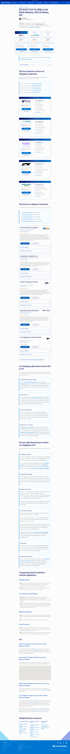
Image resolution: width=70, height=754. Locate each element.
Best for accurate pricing (35, 32)
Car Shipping (39, 2)
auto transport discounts (33, 710)
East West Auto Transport (27, 219)
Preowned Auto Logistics (27, 212)
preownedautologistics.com (24, 231)
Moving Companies (6, 745)
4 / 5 (30, 189)
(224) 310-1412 (21, 51)
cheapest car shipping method (27, 432)
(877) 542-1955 (35, 243)
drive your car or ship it (37, 397)
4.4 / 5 (50, 40)
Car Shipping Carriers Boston (28, 221)
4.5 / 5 (37, 40)
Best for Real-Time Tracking (21, 32)
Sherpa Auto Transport (34, 37)
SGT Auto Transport (37, 90)
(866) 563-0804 (26, 194)
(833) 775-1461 (34, 51)
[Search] (68, 2)
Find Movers (13, 2)
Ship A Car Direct (35, 92)
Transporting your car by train (27, 427)
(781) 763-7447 (35, 324)
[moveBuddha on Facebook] (57, 743)
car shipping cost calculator (35, 27)
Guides (45, 2)
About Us (4, 748)
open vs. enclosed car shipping (36, 650)
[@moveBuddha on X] (63, 743)
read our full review (38, 112)
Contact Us (20, 749)
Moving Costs (22, 2)
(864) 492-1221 (26, 174)
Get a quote (21, 49)
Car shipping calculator (22, 728)
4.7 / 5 (23, 40)
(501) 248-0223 (48, 51)
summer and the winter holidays (41, 532)
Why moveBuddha (53, 2)
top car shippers (44, 708)
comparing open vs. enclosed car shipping (39, 468)
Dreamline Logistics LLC (27, 214)
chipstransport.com (23, 286)
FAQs (4, 749)
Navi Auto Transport (48, 37)
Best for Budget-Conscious (48, 32)
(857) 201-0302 (35, 269)
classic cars (45, 464)
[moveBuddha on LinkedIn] (60, 743)
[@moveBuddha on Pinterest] (66, 743)
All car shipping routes (33, 736)
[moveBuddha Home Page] (6, 2)
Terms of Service (21, 745)
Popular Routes (31, 2)
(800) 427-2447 (35, 297)
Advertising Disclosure (35, 0)
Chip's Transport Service (27, 216)
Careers (19, 750)
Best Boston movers (44, 724)
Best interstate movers (45, 726)
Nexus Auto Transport (21, 37)
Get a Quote (25, 243)
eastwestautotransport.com (24, 313)
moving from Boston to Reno (30, 382)
